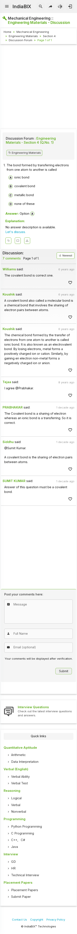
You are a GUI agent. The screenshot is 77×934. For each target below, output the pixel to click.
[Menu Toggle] (7, 7)
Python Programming (26, 826)
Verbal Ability (20, 777)
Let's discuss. (15, 232)
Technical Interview (25, 875)
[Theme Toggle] (60, 7)
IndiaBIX (21, 6)
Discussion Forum (20, 40)
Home (7, 31)
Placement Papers (24, 890)
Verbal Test (19, 783)
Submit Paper (21, 897)
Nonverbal (18, 812)
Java (14, 847)
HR (13, 868)
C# (23, 840)
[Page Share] (50, 7)
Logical (16, 798)
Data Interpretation (24, 762)
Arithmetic (18, 755)
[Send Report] (27, 240)
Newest (67, 255)
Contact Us (19, 919)
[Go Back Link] (8, 240)
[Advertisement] (38, 87)
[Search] (41, 7)
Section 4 (49, 36)
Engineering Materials (23, 36)
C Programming (22, 833)
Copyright (36, 919)
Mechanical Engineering (32, 31)
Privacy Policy (55, 919)
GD (13, 862)
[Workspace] (18, 240)
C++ (14, 840)
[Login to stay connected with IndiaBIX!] (70, 7)
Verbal (15, 805)
